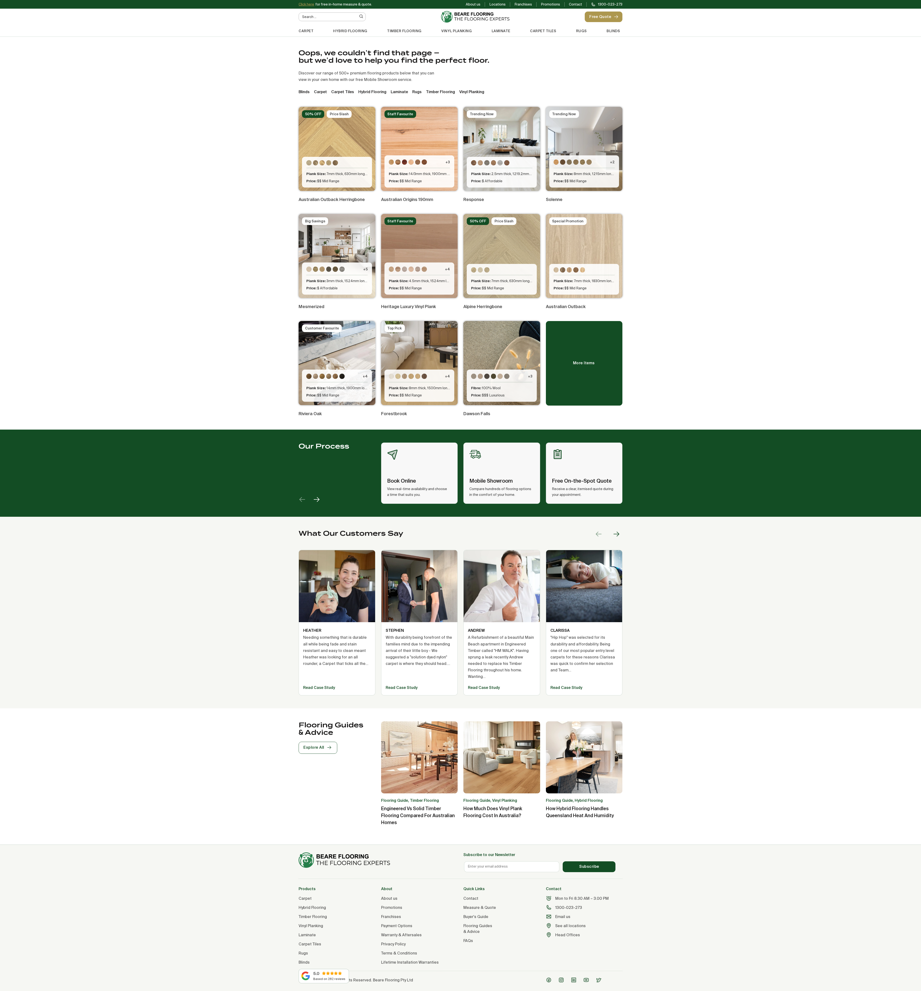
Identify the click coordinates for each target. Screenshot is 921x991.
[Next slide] (317, 499)
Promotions (550, 4)
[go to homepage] (378, 860)
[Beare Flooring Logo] (475, 17)
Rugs (581, 31)
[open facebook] (550, 980)
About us (473, 4)
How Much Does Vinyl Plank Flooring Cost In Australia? (492, 812)
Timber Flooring (404, 31)
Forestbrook (394, 413)
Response (473, 199)
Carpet (306, 31)
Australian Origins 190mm (407, 199)
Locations (497, 4)
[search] (361, 16)
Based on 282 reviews (329, 978)
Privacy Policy (393, 944)
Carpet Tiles (543, 31)
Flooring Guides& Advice (477, 929)
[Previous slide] (302, 499)
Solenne (554, 199)
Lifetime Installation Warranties (410, 962)
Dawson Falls (476, 413)
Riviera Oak (310, 413)
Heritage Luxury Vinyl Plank (408, 306)
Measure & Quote (479, 907)
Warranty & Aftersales (401, 935)
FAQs (468, 940)
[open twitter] (600, 980)
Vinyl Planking (456, 31)
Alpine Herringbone (482, 306)
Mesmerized (311, 306)
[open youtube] (587, 980)
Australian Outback (566, 306)
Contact (575, 4)
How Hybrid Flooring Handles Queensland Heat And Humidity (580, 812)
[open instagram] (562, 980)
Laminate (501, 31)
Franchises (523, 4)
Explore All (313, 747)
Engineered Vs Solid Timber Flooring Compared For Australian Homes (418, 815)
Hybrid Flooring (350, 31)
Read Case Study (319, 687)
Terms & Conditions (399, 953)
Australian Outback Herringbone (332, 199)
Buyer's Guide (475, 916)
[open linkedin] (575, 980)
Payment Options (396, 926)
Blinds (613, 31)
